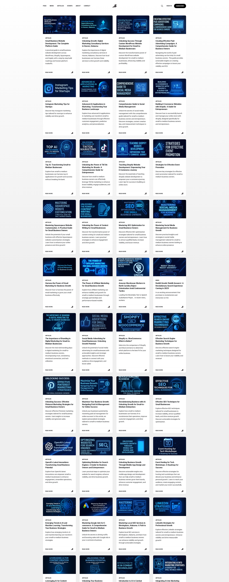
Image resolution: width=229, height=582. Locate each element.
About (78, 6)
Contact (87, 6)
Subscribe (180, 6)
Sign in (169, 6)
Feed (44, 6)
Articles (60, 6)
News (52, 6)
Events (69, 6)
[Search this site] (162, 6)
